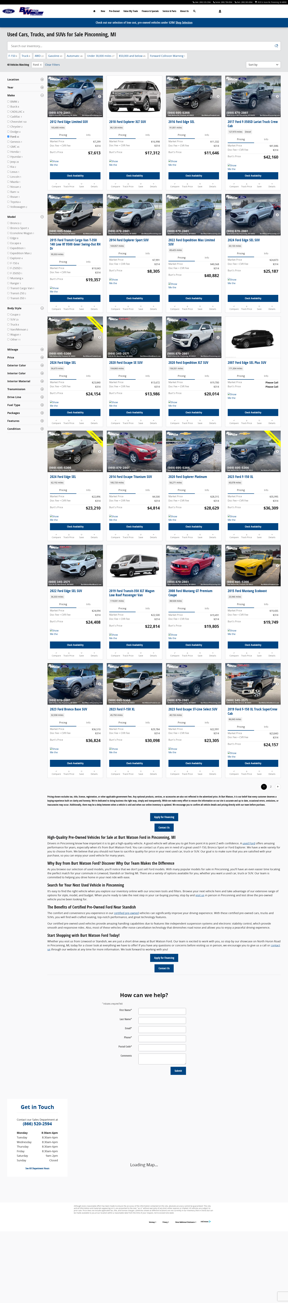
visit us (199, 895)
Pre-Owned (114, 11)
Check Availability (75, 175)
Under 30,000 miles (100, 56)
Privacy (165, 1222)
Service (169, 11)
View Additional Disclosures (185, 1222)
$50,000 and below (132, 56)
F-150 (13, 56)
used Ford (249, 843)
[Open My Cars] (219, 11)
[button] (75, 127)
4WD (39, 56)
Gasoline (55, 56)
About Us (184, 11)
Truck (26, 56)
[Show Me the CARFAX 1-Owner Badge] (233, 167)
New (103, 11)
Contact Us (164, 827)
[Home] (9, 11)
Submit (178, 1071)
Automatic (75, 56)
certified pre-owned (126, 913)
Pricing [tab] (63, 135)
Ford (36, 64)
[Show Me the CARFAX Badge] (55, 163)
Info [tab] (88, 135)
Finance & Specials (150, 11)
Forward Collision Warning (167, 56)
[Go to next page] (278, 787)
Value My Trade (130, 11)
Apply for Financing (164, 817)
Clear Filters (52, 64)
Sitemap (152, 1222)
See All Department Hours (37, 1168)
